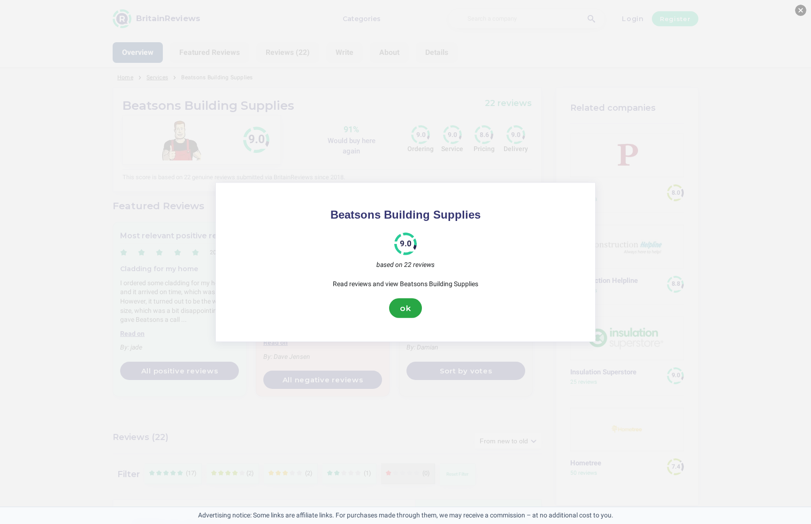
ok (405, 307)
